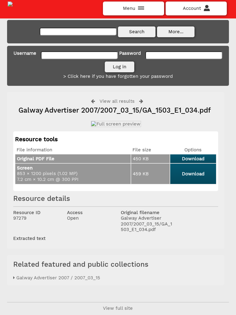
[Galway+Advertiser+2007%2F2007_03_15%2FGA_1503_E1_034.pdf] (115, 124)
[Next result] (141, 101)
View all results (117, 101)
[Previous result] (93, 101)
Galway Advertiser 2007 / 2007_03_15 (57, 278)
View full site (118, 308)
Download (193, 158)
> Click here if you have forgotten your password (118, 76)
